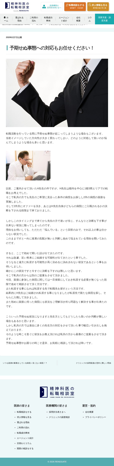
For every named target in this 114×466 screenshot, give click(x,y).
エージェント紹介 (64, 19)
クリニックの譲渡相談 (59, 417)
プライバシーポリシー (95, 417)
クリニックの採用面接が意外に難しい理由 (93, 363)
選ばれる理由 (19, 19)
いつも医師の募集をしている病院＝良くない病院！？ (25, 363)
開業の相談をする (25, 448)
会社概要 (78, 19)
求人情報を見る (99, 6)
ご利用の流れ (34, 19)
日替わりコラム (24, 443)
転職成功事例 (48, 19)
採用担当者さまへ (57, 412)
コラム (90, 19)
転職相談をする (76, 6)
